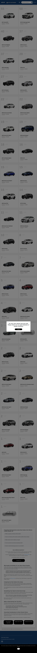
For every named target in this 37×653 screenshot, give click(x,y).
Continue (18, 329)
